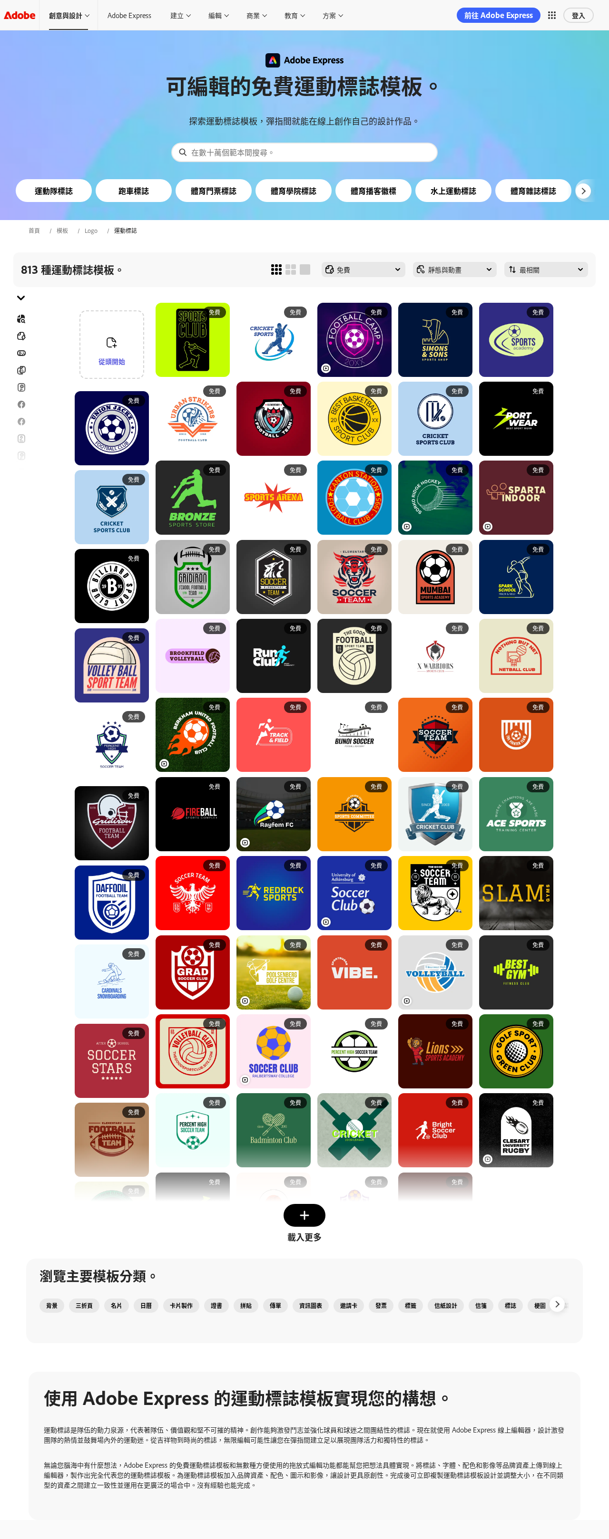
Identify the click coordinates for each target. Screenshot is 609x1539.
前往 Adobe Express (498, 15)
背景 (52, 1305)
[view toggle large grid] (305, 269)
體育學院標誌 (293, 190)
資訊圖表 (310, 1305)
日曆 (146, 1305)
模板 (62, 230)
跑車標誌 (133, 190)
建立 (177, 15)
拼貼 (246, 1305)
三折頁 (21, 370)
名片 (116, 1305)
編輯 (215, 15)
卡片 (21, 387)
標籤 (410, 1305)
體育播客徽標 (373, 190)
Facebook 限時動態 (21, 421)
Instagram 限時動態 (21, 473)
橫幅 (21, 353)
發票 (381, 1305)
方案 (329, 15)
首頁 (34, 230)
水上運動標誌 (453, 190)
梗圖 (540, 1305)
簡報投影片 (21, 541)
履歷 (21, 558)
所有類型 (21, 336)
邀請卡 (21, 490)
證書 (216, 1305)
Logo (91, 230)
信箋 (481, 1305)
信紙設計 (445, 1305)
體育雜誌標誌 (533, 190)
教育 (291, 15)
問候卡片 (21, 456)
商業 (253, 15)
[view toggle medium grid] (290, 269)
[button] (552, 15)
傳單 (21, 438)
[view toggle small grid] (276, 269)
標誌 (510, 1305)
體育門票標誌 (213, 190)
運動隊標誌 (54, 190)
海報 (21, 524)
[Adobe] (19, 15)
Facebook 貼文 (21, 404)
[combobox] (304, 152)
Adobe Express (129, 15)
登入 (578, 15)
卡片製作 (181, 1305)
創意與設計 (65, 15)
